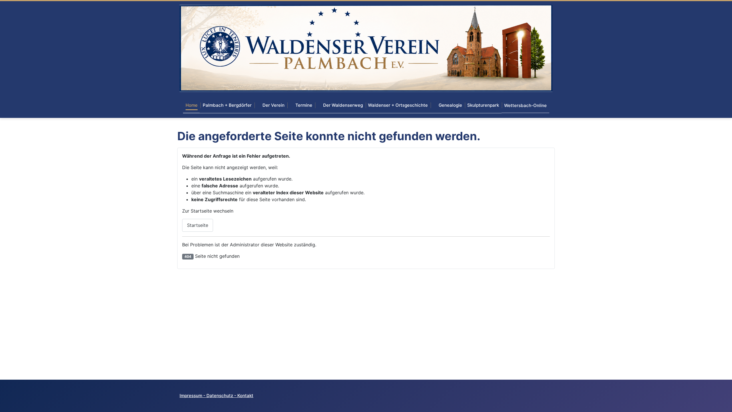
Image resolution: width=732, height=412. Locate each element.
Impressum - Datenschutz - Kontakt (216, 395)
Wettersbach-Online (525, 105)
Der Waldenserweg (343, 105)
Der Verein (273, 105)
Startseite (197, 225)
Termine (303, 105)
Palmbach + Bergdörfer (227, 105)
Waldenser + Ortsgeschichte (398, 105)
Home (192, 105)
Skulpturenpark (483, 105)
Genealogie (450, 105)
